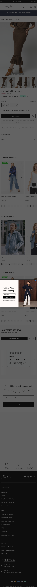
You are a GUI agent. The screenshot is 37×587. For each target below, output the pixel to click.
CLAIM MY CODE (9, 297)
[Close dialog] (36, 280)
